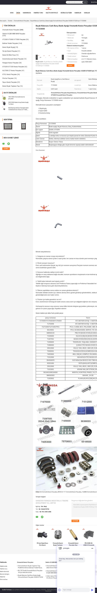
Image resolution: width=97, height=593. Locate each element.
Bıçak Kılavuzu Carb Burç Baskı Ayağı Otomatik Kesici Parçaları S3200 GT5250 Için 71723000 (49, 63)
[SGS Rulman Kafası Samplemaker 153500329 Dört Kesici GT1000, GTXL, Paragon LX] (4, 109)
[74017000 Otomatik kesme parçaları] (4, 98)
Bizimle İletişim (66, 13)
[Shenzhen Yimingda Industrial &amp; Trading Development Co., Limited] (48, 8)
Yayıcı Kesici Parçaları (9, 82)
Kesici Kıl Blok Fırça (8, 55)
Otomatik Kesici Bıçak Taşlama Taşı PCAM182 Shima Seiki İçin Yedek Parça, (58, 544)
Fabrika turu (38, 13)
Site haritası (3, 579)
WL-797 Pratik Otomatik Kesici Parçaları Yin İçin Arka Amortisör (30, 571)
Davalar (87, 13)
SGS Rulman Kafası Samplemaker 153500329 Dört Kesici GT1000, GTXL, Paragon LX (18, 109)
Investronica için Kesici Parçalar (12, 59)
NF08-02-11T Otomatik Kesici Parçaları (69, 492)
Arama (85, 2)
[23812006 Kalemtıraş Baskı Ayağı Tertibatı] (4, 103)
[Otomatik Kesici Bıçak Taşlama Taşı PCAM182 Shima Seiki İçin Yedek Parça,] (58, 534)
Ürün (18, 13)
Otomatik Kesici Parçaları (21, 21)
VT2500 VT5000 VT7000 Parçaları (14, 39)
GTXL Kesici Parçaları (9, 74)
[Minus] (92, 548)
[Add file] (59, 590)
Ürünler (10, 21)
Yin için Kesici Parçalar (9, 51)
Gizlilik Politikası (7, 589)
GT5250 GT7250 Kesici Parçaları (13, 67)
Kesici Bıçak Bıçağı (8, 47)
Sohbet (70, 65)
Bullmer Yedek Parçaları (10, 43)
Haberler (78, 13)
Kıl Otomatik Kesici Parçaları (48, 492)
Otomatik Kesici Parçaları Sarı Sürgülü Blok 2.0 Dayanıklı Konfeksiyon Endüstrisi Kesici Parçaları (73, 544)
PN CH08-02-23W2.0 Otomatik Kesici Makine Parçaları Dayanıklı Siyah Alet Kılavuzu (88, 544)
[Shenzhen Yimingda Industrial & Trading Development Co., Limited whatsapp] (9, 144)
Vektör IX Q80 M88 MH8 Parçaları (13, 34)
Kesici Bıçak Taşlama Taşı (11, 86)
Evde (11, 13)
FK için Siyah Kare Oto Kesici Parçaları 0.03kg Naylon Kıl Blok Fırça (42, 544)
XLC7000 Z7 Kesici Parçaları (11, 70)
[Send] (92, 590)
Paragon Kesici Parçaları (10, 63)
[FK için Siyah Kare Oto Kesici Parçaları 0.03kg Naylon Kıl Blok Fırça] (42, 534)
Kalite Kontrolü (52, 13)
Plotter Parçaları (8, 78)
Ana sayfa (3, 21)
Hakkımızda (27, 13)
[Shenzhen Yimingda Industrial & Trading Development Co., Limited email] (4, 144)
